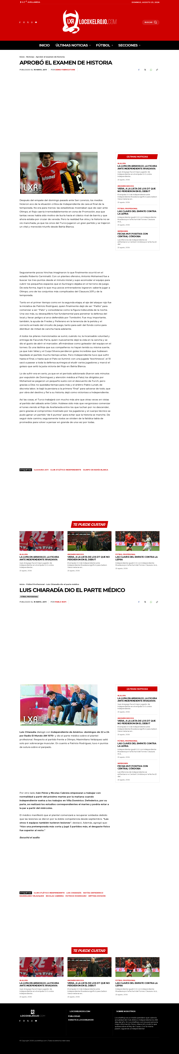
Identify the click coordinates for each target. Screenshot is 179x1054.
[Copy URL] (156, 69)
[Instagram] (24, 22)
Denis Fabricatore (65, 70)
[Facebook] (19, 22)
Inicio (22, 57)
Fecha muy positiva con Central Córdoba (133, 235)
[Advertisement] (137, 94)
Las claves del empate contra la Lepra (137, 212)
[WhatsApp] (32, 22)
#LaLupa (122, 163)
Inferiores (123, 231)
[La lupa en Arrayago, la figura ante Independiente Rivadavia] (42, 541)
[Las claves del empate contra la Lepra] (137, 541)
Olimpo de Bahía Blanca (95, 470)
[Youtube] (36, 22)
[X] (28, 22)
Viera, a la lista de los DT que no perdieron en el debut (137, 190)
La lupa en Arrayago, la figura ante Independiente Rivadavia (137, 167)
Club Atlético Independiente (65, 470)
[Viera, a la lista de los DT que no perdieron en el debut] (89, 541)
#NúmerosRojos (126, 186)
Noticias (30, 57)
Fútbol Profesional (128, 209)
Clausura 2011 (41, 470)
